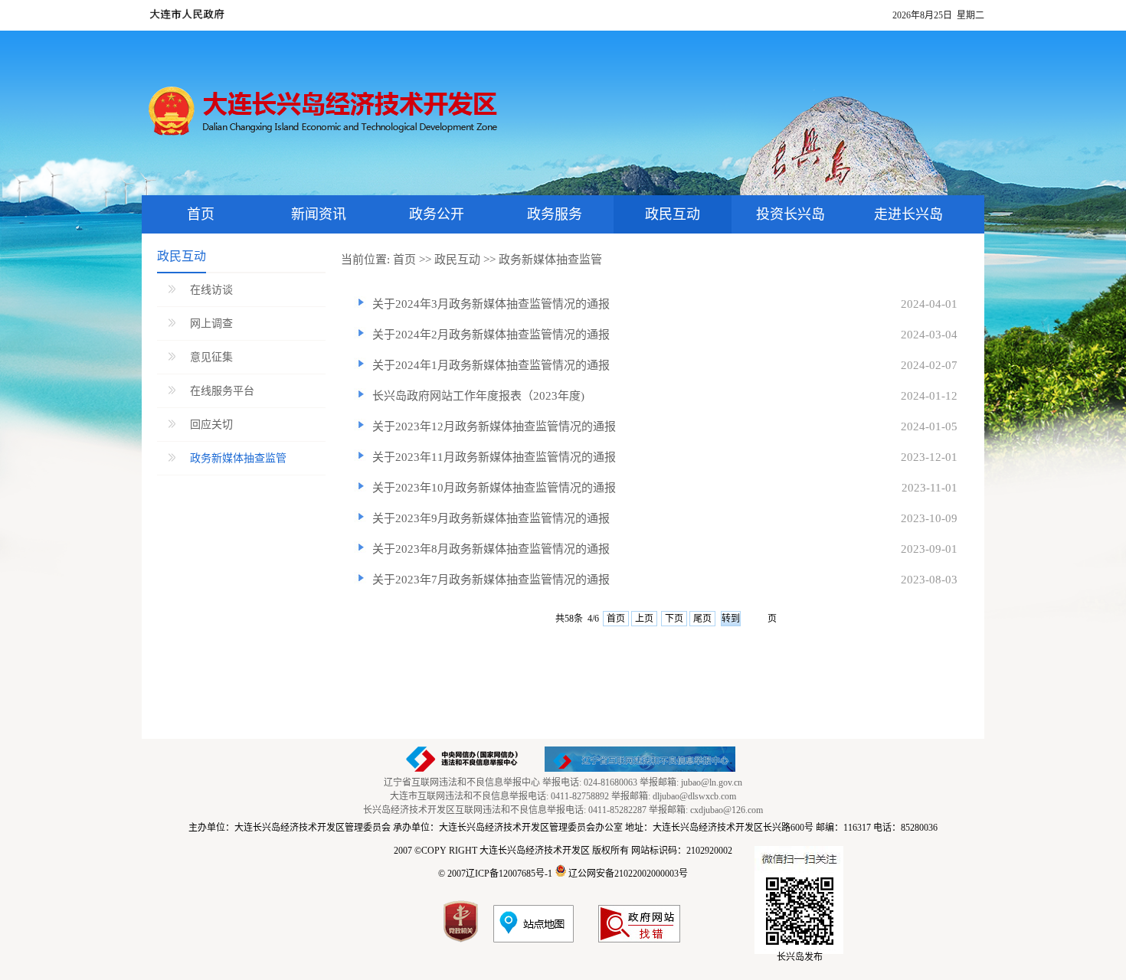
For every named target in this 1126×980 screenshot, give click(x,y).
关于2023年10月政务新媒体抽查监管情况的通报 (494, 488)
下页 (674, 618)
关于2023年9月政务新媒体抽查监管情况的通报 (491, 518)
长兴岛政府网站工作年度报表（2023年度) (478, 396)
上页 (644, 618)
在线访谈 (211, 290)
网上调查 (211, 323)
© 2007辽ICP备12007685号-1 (495, 873)
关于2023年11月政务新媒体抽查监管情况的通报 (494, 457)
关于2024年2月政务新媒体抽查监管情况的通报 (491, 334)
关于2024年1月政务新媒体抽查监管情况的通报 (491, 365)
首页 (404, 259)
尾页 (702, 618)
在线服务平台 (222, 391)
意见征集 (211, 357)
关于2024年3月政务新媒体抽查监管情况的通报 (491, 304)
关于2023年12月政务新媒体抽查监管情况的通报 (494, 426)
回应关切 (211, 424)
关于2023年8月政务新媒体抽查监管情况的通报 (491, 549)
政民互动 (457, 259)
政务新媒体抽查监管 (238, 458)
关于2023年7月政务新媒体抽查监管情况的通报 (491, 579)
